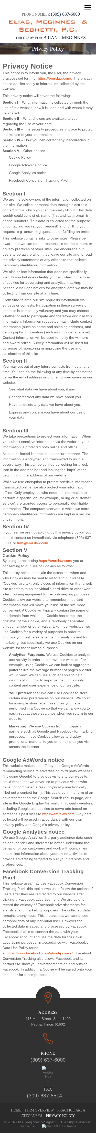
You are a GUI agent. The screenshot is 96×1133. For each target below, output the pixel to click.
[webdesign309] (55, 1126)
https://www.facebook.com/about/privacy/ (40, 953)
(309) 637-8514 (44, 1095)
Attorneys (31, 1116)
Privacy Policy (60, 1116)
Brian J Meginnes (51, 37)
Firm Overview (39, 1110)
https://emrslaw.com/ (54, 78)
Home (16, 1110)
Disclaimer (27, 1126)
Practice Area (71, 1110)
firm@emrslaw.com (32, 543)
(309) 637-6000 (65, 14)
